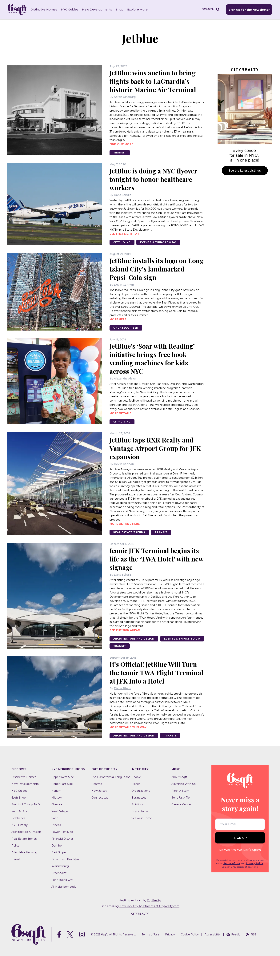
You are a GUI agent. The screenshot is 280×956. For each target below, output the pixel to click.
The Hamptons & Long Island (110, 777)
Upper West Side (62, 777)
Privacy (170, 934)
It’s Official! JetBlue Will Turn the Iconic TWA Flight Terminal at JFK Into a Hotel (156, 672)
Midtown (57, 797)
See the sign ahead (125, 630)
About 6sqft (179, 777)
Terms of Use (231, 863)
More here (118, 319)
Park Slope (58, 852)
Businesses (138, 797)
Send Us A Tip (180, 797)
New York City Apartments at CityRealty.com (149, 906)
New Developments (97, 9)
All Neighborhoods (63, 886)
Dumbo (56, 845)
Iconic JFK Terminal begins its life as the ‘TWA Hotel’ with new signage (156, 559)
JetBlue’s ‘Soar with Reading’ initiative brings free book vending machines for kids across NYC (152, 358)
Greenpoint (58, 873)
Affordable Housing (24, 852)
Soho (54, 818)
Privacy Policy (254, 863)
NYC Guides (69, 9)
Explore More (137, 9)
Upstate (96, 784)
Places (135, 784)
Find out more (121, 144)
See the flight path (126, 234)
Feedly (235, 934)
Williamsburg (60, 866)
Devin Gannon (124, 284)
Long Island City (62, 880)
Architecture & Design (26, 832)
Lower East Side (62, 832)
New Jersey (99, 790)
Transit (119, 152)
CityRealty (154, 900)
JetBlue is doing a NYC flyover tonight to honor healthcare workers (153, 179)
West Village (59, 811)
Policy (15, 845)
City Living (122, 242)
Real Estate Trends (129, 532)
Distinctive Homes (43, 9)
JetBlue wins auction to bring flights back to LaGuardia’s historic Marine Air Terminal (153, 81)
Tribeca (56, 825)
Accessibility (213, 934)
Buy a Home (139, 811)
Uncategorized (125, 327)
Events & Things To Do (158, 242)
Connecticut (99, 797)
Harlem (56, 790)
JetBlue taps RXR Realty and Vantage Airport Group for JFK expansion (155, 448)
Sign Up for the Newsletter (249, 9)
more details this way (128, 727)
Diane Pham (122, 688)
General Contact (182, 804)
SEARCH (208, 9)
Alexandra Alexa (125, 378)
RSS (253, 934)
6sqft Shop (18, 797)
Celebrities (18, 818)
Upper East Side (62, 784)
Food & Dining (20, 811)
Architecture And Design (133, 638)
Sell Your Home (141, 818)
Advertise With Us (183, 784)
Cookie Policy (190, 934)
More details (120, 413)
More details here (125, 524)
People (136, 777)
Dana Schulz (122, 195)
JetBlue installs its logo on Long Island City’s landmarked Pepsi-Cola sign (157, 269)
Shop (119, 9)
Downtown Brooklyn (65, 859)
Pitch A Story (180, 790)
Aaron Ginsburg (125, 97)
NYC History (19, 825)
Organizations (140, 790)
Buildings (137, 804)
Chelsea (56, 804)
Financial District (62, 838)
